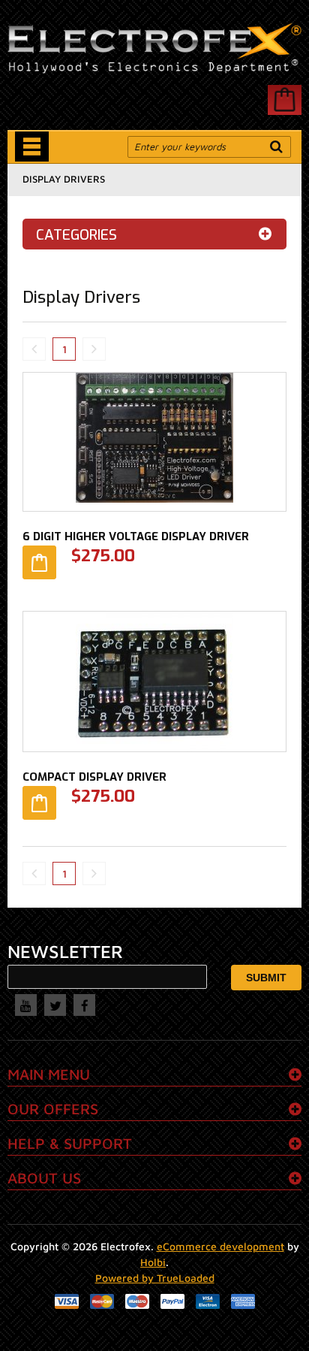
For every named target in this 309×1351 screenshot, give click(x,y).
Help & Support (70, 1143)
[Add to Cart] (39, 562)
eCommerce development (220, 1246)
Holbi (153, 1262)
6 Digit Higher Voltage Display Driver (135, 536)
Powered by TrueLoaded (154, 1277)
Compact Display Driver (94, 776)
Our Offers (53, 1108)
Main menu (49, 1074)
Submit (266, 978)
